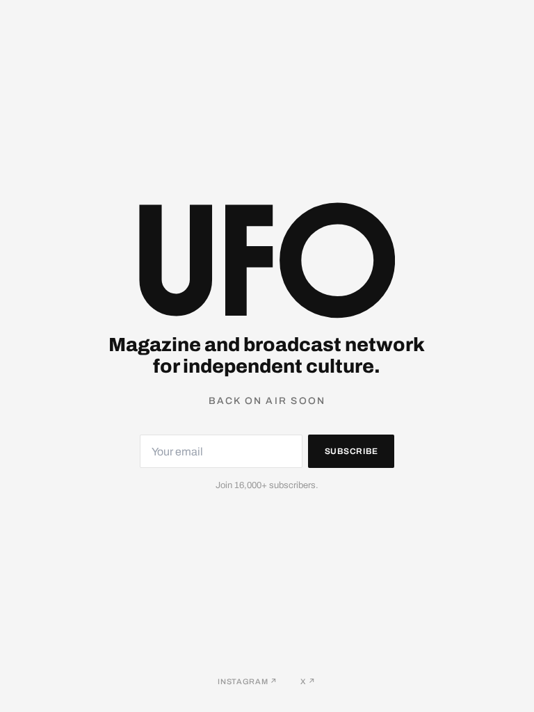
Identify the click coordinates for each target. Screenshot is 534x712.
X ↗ (308, 681)
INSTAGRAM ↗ (247, 681)
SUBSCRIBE (351, 451)
